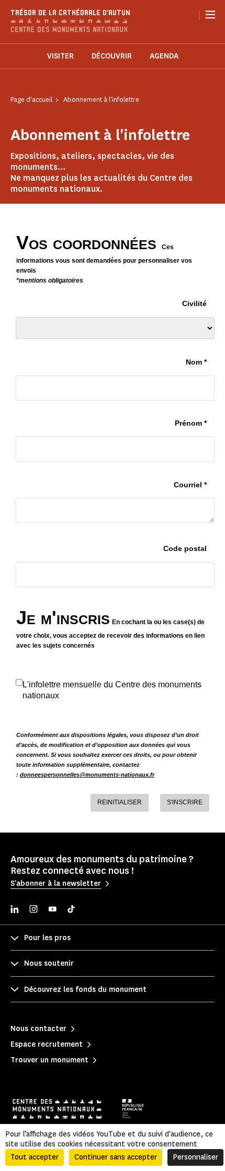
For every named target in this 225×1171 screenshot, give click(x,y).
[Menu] (210, 14)
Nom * (196, 362)
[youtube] (52, 910)
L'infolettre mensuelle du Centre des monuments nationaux (111, 690)
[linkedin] (14, 910)
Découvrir (112, 56)
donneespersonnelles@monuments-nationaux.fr (87, 774)
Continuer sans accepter (115, 1157)
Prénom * (191, 423)
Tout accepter (34, 1157)
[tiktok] (71, 910)
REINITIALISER (119, 802)
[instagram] (33, 910)
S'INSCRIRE (185, 802)
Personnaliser (195, 1157)
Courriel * (190, 485)
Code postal (185, 548)
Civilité (194, 303)
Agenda (164, 56)
